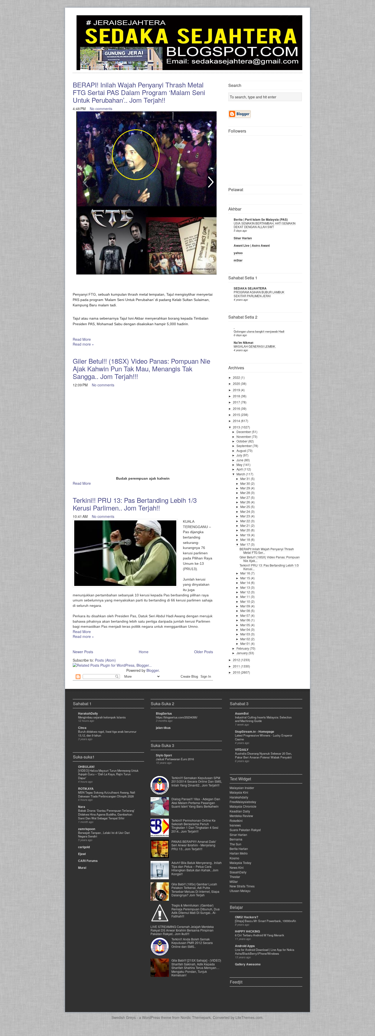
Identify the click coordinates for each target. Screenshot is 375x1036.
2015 (237, 414)
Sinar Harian (243, 238)
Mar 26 (245, 502)
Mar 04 (245, 629)
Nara (81, 806)
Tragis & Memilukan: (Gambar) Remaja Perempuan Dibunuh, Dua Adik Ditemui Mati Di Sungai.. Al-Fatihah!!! (195, 910)
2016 (237, 408)
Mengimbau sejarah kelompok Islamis (102, 717)
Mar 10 (245, 601)
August (241, 450)
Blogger (152, 670)
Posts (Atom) (105, 660)
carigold (84, 847)
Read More (82, 339)
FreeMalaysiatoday (243, 801)
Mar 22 (245, 521)
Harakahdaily (239, 797)
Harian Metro (239, 853)
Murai (82, 867)
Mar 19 (245, 535)
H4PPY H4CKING (247, 931)
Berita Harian (239, 848)
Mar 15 (245, 578)
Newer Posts (83, 651)
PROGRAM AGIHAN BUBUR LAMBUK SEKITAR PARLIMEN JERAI (259, 294)
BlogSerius (164, 713)
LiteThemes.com (248, 1017)
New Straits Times (242, 886)
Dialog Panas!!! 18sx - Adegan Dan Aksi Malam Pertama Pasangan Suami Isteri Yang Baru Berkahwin (195, 802)
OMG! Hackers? (246, 917)
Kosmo (234, 858)
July (239, 455)
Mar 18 (245, 539)
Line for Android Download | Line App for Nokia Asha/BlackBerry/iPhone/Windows (264, 951)
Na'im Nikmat (243, 342)
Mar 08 (245, 610)
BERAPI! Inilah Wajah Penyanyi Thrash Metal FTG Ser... (267, 551)
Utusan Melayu (240, 890)
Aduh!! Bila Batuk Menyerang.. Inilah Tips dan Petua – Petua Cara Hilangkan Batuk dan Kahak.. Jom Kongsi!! (196, 868)
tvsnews (235, 825)
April (240, 469)
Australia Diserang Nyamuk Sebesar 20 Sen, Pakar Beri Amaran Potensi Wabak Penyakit (263, 755)
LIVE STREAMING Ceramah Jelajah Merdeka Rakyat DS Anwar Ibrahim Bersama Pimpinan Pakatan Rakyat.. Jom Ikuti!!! (182, 930)
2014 (237, 420)
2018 (237, 396)
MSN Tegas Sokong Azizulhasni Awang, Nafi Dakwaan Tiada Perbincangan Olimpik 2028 (106, 794)
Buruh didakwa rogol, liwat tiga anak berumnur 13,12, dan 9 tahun (107, 733)
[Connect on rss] (298, 22)
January (242, 653)
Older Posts (203, 651)
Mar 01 (245, 643)
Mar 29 (245, 488)
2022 (237, 377)
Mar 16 (245, 573)
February (243, 648)
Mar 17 (245, 544)
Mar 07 (245, 615)
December (244, 431)
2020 (237, 383)
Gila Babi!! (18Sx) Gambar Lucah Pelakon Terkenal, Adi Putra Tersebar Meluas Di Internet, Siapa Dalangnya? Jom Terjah (195, 889)
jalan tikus (163, 727)
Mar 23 (245, 516)
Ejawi (82, 853)
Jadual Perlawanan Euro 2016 (175, 759)
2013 (237, 427)
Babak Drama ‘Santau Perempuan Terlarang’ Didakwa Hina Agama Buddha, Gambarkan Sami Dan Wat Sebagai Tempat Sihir (106, 814)
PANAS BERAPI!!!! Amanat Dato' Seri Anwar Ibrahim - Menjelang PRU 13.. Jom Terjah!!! (193, 845)
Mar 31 (245, 478)
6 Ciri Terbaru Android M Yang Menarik (259, 935)
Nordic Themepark (196, 1017)
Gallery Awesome (248, 964)
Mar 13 (245, 587)
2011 (237, 666)
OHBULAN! (86, 766)
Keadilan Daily (240, 811)
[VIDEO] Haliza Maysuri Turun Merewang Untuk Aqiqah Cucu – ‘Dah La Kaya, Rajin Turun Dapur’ (108, 774)
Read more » (83, 344)
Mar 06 (245, 620)
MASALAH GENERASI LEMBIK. (255, 346)
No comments (101, 108)
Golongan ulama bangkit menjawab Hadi (259, 331)
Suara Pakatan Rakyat (245, 830)
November (244, 436)
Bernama (236, 839)
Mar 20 (245, 530)
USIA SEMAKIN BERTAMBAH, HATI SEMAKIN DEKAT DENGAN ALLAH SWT (264, 225)
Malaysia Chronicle (243, 806)
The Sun (235, 844)
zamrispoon (86, 829)
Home (143, 651)
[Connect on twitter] (282, 22)
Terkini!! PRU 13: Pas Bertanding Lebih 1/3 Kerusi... (269, 567)
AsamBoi (241, 713)
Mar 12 (245, 592)
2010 (237, 672)
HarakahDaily (88, 713)
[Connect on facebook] (290, 22)
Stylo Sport (164, 755)
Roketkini (236, 820)
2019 (237, 390)
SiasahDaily (238, 872)
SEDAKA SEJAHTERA (250, 288)
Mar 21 (245, 525)
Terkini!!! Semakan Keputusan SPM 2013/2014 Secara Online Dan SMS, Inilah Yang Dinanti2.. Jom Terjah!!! (196, 781)
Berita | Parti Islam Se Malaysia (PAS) (261, 219)
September (244, 445)
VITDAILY (241, 749)
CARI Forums (88, 860)
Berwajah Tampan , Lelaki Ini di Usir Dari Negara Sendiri (104, 834)
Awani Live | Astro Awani (252, 245)
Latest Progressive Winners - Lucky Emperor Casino (263, 737)
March (241, 474)
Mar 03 (245, 634)
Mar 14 (245, 582)
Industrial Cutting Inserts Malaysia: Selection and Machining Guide (263, 719)
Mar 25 (245, 506)
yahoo (238, 253)
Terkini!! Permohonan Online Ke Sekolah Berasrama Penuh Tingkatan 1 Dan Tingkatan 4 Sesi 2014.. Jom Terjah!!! (194, 825)
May (239, 464)
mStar (238, 260)
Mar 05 (245, 625)
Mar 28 (245, 492)
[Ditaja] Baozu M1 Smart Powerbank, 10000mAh (265, 921)
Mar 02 (245, 639)
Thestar (235, 876)
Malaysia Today (240, 862)
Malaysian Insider (242, 787)
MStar (234, 881)
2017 (237, 402)
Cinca (82, 727)
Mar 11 (245, 596)
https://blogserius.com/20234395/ (176, 717)
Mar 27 (245, 497)
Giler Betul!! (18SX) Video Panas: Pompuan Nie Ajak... (270, 559)
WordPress (151, 1017)
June (240, 460)
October (242, 441)
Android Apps (245, 945)
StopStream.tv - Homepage (254, 731)
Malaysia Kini (239, 792)
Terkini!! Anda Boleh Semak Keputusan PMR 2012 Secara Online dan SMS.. (192, 943)
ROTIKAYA (86, 788)
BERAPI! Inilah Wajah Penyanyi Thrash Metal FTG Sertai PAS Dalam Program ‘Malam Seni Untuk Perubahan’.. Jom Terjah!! (139, 92)
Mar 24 (245, 511)
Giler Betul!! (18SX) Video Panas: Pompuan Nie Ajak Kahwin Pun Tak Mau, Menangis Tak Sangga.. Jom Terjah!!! (141, 368)
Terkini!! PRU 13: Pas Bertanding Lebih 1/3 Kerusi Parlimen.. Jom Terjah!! (135, 503)
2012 (237, 660)
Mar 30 (245, 483)
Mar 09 (245, 606)
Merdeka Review (241, 816)
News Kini (237, 867)
